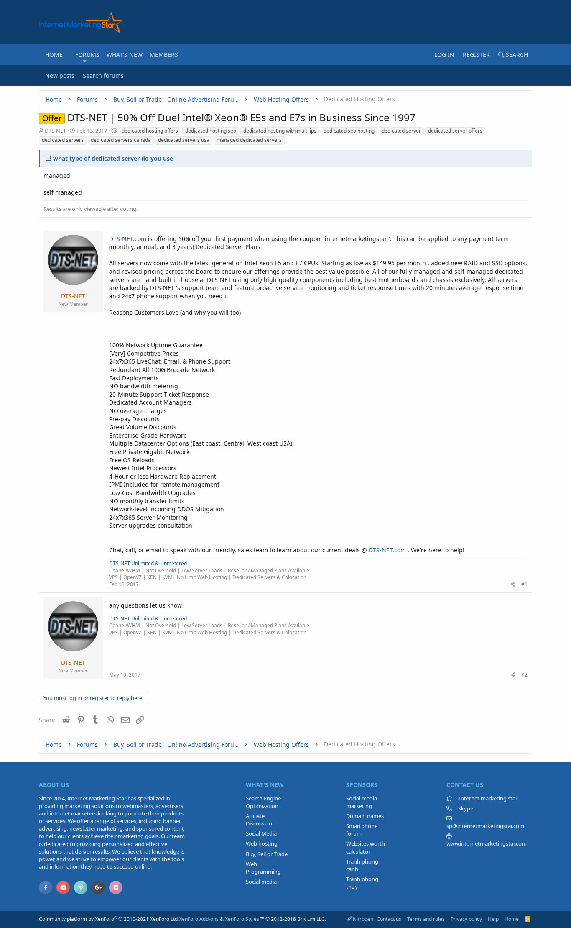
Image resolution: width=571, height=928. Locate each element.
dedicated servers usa (183, 140)
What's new (125, 55)
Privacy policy (466, 919)
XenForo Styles (242, 919)
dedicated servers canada (121, 140)
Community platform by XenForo (109, 919)
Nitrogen (362, 919)
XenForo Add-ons (199, 919)
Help (493, 919)
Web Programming (263, 867)
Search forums (103, 75)
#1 (524, 584)
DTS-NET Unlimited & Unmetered (148, 563)
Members (164, 55)
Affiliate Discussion (259, 819)
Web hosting (262, 843)
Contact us (389, 919)
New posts (59, 75)
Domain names (365, 816)
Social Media (261, 833)
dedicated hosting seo (210, 130)
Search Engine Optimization (263, 802)
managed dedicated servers (249, 140)
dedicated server (401, 130)
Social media (261, 881)
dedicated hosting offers (150, 130)
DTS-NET (55, 130)
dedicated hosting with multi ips (279, 130)
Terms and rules (426, 919)
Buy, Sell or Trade (267, 854)
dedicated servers (63, 140)
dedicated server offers (455, 130)
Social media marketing (361, 802)
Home (54, 55)
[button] (84, 61)
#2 (524, 674)
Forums (87, 55)
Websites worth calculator (365, 847)
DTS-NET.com (127, 239)
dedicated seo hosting (349, 130)
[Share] (513, 585)
